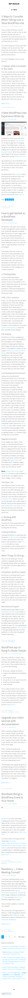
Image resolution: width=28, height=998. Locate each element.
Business (10, 788)
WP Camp (4, 897)
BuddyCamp (13, 893)
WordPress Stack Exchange (10, 612)
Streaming (18, 862)
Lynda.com (4, 327)
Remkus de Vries (20, 156)
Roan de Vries (19, 141)
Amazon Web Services (13, 471)
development (11, 641)
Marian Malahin (6, 967)
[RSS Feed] (14, 990)
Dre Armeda (22, 843)
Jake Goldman (17, 845)
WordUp (21, 893)
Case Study (10, 206)
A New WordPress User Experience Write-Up (13, 114)
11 (15, 937)
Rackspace (4, 473)
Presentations (12, 862)
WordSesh (4, 818)
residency (10, 931)
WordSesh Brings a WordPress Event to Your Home (12, 797)
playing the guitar (6, 152)
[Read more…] (5, 103)
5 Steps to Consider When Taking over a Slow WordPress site (12, 20)
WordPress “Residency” (8, 919)
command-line (11, 712)
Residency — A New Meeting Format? (12, 870)
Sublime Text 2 (7, 499)
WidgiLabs (16, 915)
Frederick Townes (11, 843)
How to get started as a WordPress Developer (13, 216)
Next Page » (21, 937)
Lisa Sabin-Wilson (6, 845)
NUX (9, 207)
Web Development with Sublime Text (13, 506)
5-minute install (14, 537)
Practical (10, 710)
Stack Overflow (22, 627)
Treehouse (13, 327)
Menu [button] (15, 10)
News (9, 860)
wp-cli (17, 712)
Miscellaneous (11, 107)
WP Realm (14, 3)
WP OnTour (18, 897)
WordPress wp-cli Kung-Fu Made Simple (13, 649)
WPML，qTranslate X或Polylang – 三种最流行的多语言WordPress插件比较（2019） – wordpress (14, 975)
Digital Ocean (14, 460)
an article (19, 174)
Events (9, 930)
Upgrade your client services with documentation (12, 721)
